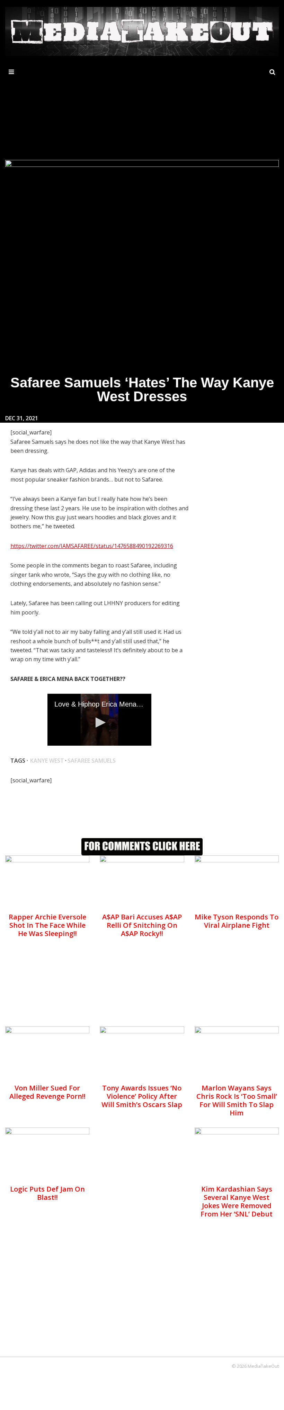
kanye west (47, 760)
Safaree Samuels (92, 760)
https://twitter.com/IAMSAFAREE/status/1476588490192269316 (91, 546)
